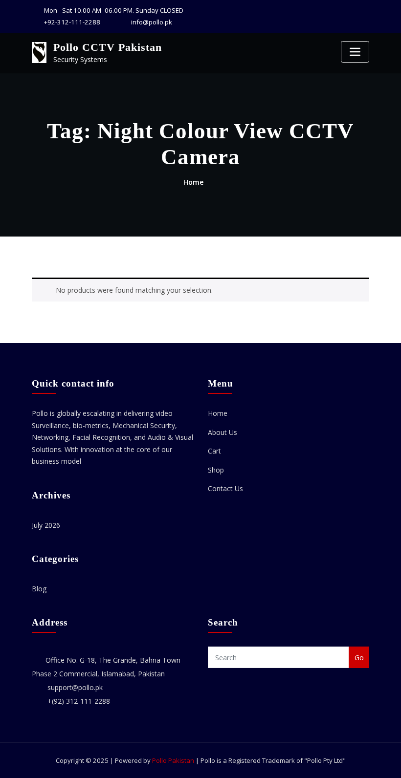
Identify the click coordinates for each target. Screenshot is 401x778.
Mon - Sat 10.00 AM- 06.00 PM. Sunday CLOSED (113, 10)
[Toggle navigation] (355, 52)
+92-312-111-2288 (72, 22)
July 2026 (46, 525)
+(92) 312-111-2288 (78, 701)
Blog (39, 588)
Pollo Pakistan (173, 760)
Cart (214, 450)
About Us (222, 432)
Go (359, 657)
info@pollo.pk (151, 22)
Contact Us (225, 488)
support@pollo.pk (75, 687)
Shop (216, 470)
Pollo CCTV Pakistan (107, 47)
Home (193, 182)
